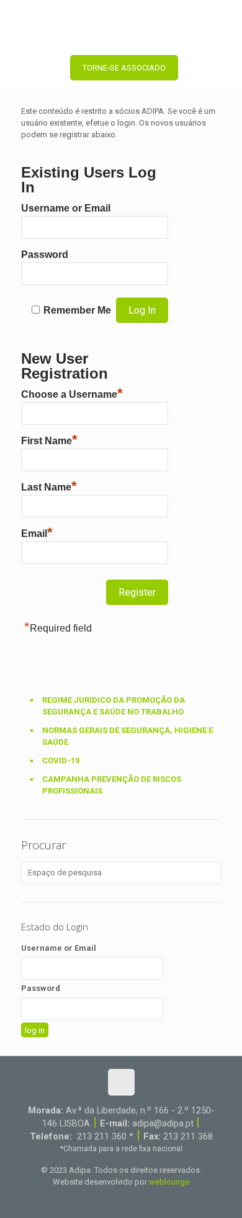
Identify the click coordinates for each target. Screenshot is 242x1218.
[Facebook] (95, 1199)
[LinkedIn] (129, 1199)
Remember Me (77, 310)
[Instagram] (146, 1199)
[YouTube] (112, 1199)
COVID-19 (60, 760)
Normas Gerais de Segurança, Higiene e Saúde (127, 736)
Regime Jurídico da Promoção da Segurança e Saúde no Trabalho (113, 705)
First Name (49, 439)
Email (37, 532)
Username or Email (65, 208)
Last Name (49, 485)
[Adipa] (121, 24)
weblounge (169, 1181)
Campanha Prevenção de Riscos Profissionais (111, 785)
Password (44, 254)
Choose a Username (72, 393)
